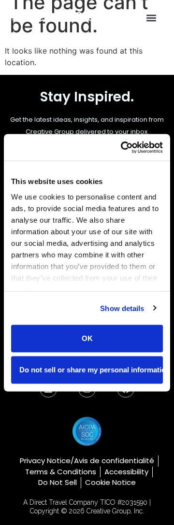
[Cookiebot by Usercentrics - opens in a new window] (123, 147)
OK (87, 338)
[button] (152, 18)
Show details (122, 308)
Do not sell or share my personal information (91, 369)
